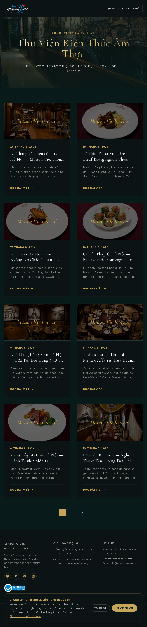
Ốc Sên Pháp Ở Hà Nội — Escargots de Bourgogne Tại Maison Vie (108, 259)
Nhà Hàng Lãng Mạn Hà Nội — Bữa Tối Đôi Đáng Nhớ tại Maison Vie (36, 360)
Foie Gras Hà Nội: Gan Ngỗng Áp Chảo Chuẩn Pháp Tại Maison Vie (36, 259)
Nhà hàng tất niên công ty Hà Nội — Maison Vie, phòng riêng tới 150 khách (36, 159)
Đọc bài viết (21, 188)
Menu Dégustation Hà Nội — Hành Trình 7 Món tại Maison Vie (36, 460)
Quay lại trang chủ (123, 8)
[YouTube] (25, 576)
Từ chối (100, 607)
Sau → (82, 512)
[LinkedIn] (33, 576)
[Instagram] (7, 576)
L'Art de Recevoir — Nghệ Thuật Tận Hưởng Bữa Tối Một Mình (107, 460)
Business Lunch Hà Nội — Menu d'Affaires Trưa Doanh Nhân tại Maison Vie (108, 360)
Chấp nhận (124, 607)
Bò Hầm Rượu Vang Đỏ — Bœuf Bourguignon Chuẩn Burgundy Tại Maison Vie (106, 159)
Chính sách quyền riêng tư (25, 616)
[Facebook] (16, 576)
